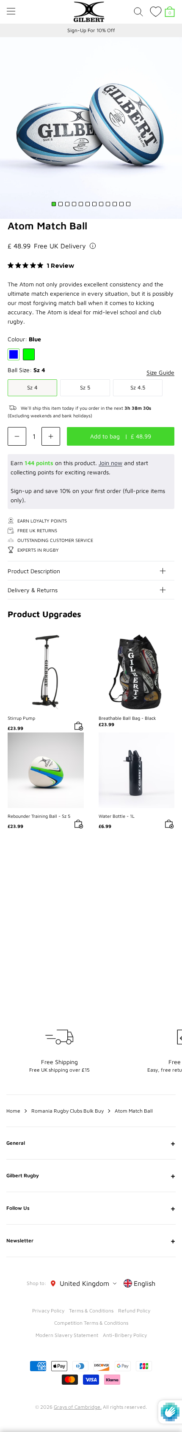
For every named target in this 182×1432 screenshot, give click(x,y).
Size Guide (160, 372)
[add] (50, 436)
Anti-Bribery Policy (125, 1335)
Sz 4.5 (137, 387)
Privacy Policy (48, 1310)
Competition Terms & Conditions (91, 1323)
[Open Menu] (11, 11)
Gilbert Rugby (91, 1176)
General (91, 1143)
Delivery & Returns (33, 589)
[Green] (29, 354)
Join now (110, 462)
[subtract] (17, 436)
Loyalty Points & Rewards (91, 30)
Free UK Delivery (60, 246)
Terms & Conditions (91, 1310)
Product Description (34, 570)
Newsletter (91, 1241)
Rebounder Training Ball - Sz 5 (39, 816)
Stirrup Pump (21, 718)
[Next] (168, 879)
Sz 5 (85, 387)
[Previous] (151, 879)
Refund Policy (134, 1310)
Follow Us (91, 1208)
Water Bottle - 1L (117, 816)
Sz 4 (32, 387)
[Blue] (13, 354)
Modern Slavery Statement (67, 1335)
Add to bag (46, 671)
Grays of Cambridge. (78, 1407)
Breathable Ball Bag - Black (127, 718)
